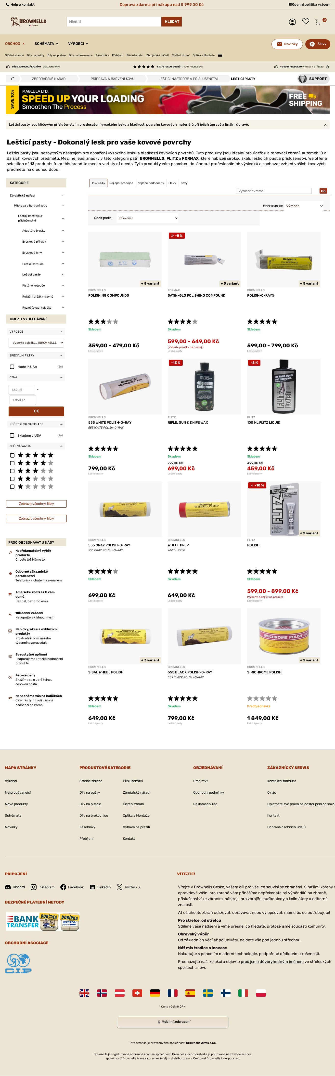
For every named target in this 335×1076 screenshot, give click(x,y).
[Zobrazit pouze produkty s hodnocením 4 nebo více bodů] (36, 462)
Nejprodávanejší (18, 792)
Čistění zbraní (181, 55)
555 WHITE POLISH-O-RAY (109, 422)
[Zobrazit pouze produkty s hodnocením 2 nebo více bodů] (36, 478)
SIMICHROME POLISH (264, 672)
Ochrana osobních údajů (286, 827)
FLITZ (172, 158)
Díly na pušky (35, 55)
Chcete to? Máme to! (30, 559)
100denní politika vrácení (309, 4)
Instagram (46, 887)
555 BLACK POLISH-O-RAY (190, 672)
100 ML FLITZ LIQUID (263, 422)
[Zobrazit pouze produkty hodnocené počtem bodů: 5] (36, 455)
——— (220, 54)
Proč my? (200, 781)
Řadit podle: (103, 218)
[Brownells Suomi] (226, 993)
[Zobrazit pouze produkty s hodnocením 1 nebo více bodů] (36, 486)
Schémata (44, 43)
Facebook (76, 887)
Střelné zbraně (14, 55)
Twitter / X (132, 887)
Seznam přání (307, 21)
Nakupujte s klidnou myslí (34, 617)
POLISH (253, 545)
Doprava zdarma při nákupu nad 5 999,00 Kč (162, 4)
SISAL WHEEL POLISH (105, 672)
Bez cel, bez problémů (31, 601)
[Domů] (11, 78)
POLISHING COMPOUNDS (108, 295)
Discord (19, 887)
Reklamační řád (205, 804)
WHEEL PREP (178, 545)
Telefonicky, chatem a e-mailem (38, 580)
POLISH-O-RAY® (260, 295)
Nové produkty (16, 804)
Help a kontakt (22, 4)
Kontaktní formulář (281, 781)
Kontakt (129, 839)
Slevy (322, 44)
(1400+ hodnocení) (179, 67)
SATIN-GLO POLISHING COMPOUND (196, 295)
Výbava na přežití (136, 827)
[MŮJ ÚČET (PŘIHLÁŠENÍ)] (293, 21)
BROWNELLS (152, 158)
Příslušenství (135, 55)
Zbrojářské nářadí (157, 55)
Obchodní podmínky (208, 792)
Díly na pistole (57, 55)
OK (36, 411)
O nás (271, 792)
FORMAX (190, 158)
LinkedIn (104, 887)
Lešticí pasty (95, 351)
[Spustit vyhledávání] (171, 21)
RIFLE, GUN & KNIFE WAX (188, 422)
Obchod (12, 43)
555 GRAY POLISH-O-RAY (109, 545)
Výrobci (76, 43)
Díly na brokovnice (80, 55)
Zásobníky (102, 55)
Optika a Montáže (204, 55)
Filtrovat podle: (273, 205)
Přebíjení (117, 55)
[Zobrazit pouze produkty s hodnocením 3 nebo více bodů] (36, 470)
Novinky (11, 827)
